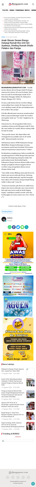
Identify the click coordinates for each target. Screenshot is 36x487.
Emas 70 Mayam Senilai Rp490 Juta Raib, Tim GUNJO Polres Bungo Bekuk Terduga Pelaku (16, 21)
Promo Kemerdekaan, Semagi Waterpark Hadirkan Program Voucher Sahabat (17, 18)
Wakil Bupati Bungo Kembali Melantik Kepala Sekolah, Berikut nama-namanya (18, 28)
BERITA (27, 10)
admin (9, 218)
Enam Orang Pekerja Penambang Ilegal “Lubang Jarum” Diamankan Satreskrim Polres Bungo (17, 31)
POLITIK (5, 10)
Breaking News (7, 212)
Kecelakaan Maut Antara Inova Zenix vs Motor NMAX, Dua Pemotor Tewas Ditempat (18, 25)
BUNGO (12, 10)
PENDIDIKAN (19, 10)
